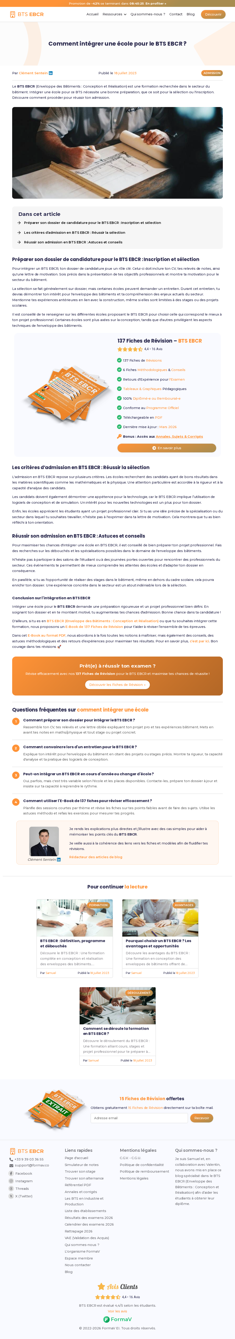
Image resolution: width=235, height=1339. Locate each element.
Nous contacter (78, 1265)
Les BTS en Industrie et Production (84, 1201)
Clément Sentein (33, 73)
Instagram (24, 1181)
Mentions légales (134, 1178)
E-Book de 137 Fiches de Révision (94, 627)
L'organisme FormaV (82, 1251)
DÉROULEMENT (139, 993)
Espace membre (79, 1258)
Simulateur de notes (82, 1165)
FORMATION (98, 905)
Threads (22, 1189)
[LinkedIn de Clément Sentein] (51, 73)
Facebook (23, 1173)
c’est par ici (199, 641)
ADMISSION (212, 73)
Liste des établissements (85, 1211)
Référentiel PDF (78, 1185)
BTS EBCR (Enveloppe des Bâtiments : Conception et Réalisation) (103, 621)
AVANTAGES (184, 905)
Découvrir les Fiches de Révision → (117, 685)
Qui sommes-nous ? (82, 1245)
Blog (69, 1272)
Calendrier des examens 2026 (89, 1224)
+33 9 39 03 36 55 (29, 1159)
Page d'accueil (76, 1158)
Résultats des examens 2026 (89, 1218)
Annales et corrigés (81, 1192)
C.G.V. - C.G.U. (130, 1158)
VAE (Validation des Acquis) (87, 1238)
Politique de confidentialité (142, 1165)
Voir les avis (117, 1311)
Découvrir (213, 14)
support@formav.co (32, 1165)
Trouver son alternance (84, 1178)
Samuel (51, 973)
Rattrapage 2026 (79, 1231)
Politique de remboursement (144, 1171)
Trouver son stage (80, 1171)
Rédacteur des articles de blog (95, 857)
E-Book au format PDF (47, 635)
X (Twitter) (23, 1196)
